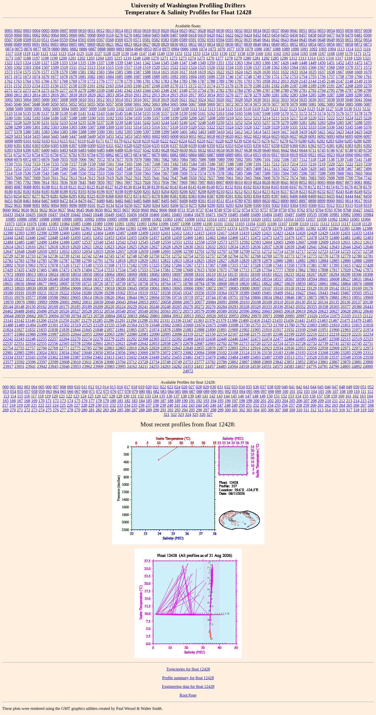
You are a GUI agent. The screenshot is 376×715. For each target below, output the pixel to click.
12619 (64, 247)
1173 (9, 58)
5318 (174, 127)
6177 (109, 141)
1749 (257, 76)
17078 (53, 265)
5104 (139, 109)
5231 (45, 122)
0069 (101, 35)
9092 (45, 205)
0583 (165, 40)
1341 (137, 63)
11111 (314, 224)
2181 (266, 86)
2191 (331, 86)
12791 (98, 260)
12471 (244, 237)
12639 (289, 247)
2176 (229, 86)
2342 (128, 90)
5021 (183, 99)
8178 (358, 187)
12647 (8, 251)
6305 (55, 145)
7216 (312, 164)
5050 (54, 104)
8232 (321, 191)
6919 (294, 155)
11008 (190, 219)
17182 (132, 265)
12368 (165, 228)
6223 (174, 141)
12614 (8, 247)
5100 (102, 109)
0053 (321, 30)
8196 (101, 191)
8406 (294, 196)
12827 (222, 260)
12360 (75, 228)
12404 (98, 233)
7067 (91, 159)
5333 (312, 127)
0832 (193, 44)
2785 (248, 90)
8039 (275, 182)
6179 (118, 141)
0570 (128, 40)
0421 (220, 35)
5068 (202, 104)
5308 (101, 127)
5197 (156, 118)
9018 (367, 201)
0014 (119, 30)
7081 (156, 159)
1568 (331, 67)
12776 (323, 256)
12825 (199, 260)
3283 (294, 95)
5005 (36, 99)
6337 (174, 145)
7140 (349, 159)
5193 (119, 118)
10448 (98, 214)
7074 (110, 159)
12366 (142, 228)
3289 (349, 95)
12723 (323, 251)
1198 (45, 58)
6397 (36, 150)
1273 (183, 58)
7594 (285, 173)
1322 (8, 63)
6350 (211, 145)
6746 (331, 150)
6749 (358, 150)
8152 (229, 187)
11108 (293, 224)
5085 (349, 104)
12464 (222, 237)
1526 (211, 67)
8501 (202, 201)
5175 (331, 113)
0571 (137, 40)
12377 (255, 228)
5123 (293, 109)
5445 (55, 136)
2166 (137, 86)
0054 (331, 30)
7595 (294, 173)
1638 (331, 72)
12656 (109, 251)
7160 (101, 164)
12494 (53, 242)
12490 (42, 242)
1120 (35, 53)
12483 (368, 237)
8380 (165, 196)
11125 (19, 228)
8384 (202, 196)
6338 (183, 145)
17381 (312, 265)
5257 (266, 122)
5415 (266, 132)
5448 (82, 136)
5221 (321, 118)
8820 (266, 201)
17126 (64, 265)
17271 (199, 265)
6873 (128, 155)
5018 (156, 99)
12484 (8, 242)
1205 (109, 58)
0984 (175, 49)
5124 (302, 109)
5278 (275, 122)
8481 (110, 201)
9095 (64, 205)
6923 (331, 155)
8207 (193, 191)
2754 (202, 90)
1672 (18, 76)
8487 (156, 201)
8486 (147, 201)
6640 (266, 150)
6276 (266, 141)
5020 (174, 99)
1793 (248, 81)
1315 (321, 58)
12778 (334, 256)
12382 (311, 228)
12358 (63, 228)
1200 (63, 58)
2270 (367, 86)
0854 (312, 44)
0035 (266, 30)
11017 (223, 219)
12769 (267, 256)
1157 (232, 53)
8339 (100, 196)
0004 (36, 30)
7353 (146, 168)
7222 (349, 164)
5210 (230, 118)
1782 (156, 81)
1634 (303, 72)
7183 (184, 164)
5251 (229, 122)
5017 (146, 99)
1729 (220, 76)
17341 (278, 265)
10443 (87, 214)
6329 (137, 145)
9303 (285, 205)
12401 (76, 233)
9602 (16, 210)
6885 (202, 155)
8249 (358, 191)
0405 (156, 35)
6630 (184, 150)
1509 (55, 67)
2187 (294, 86)
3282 (285, 95)
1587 (137, 72)
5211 (239, 118)
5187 (64, 118)
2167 (146, 86)
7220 (331, 164)
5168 (266, 113)
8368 (110, 196)
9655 (117, 210)
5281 (303, 122)
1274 (192, 58)
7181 (165, 164)
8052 (303, 182)
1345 (165, 63)
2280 (91, 90)
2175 (220, 86)
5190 (91, 118)
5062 (146, 104)
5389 (91, 132)
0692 (45, 44)
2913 (156, 95)
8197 (110, 191)
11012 (201, 219)
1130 (125, 53)
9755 (255, 210)
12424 (289, 233)
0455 (285, 35)
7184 (193, 164)
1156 (223, 53)
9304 (294, 205)
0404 (146, 35)
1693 (183, 76)
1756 (321, 76)
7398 (220, 168)
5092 (46, 109)
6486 (110, 150)
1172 (367, 53)
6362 (312, 145)
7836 (64, 182)
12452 (98, 237)
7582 (229, 173)
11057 (311, 219)
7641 (156, 178)
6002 (156, 136)
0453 (266, 35)
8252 (367, 191)
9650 (99, 210)
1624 (239, 72)
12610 (334, 242)
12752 (177, 256)
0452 (257, 35)
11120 (367, 224)
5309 (110, 127)
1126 (89, 53)
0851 (285, 44)
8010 (239, 182)
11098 (186, 224)
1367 (275, 63)
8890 (285, 201)
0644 (294, 40)
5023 (193, 99)
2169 (165, 86)
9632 (43, 210)
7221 (340, 164)
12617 (42, 247)
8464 (36, 201)
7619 (110, 178)
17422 (357, 265)
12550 (166, 242)
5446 (64, 136)
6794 (91, 155)
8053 (312, 182)
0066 (73, 35)
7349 (128, 168)
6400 (45, 150)
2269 (358, 86)
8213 (248, 191)
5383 (45, 132)
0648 (321, 40)
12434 (368, 233)
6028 (303, 136)
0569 (119, 40)
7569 (183, 173)
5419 (303, 132)
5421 (321, 132)
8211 (230, 191)
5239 (119, 122)
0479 (349, 35)
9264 (156, 205)
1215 (118, 58)
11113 (335, 224)
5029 (248, 99)
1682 (91, 76)
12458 (165, 237)
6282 (321, 141)
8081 (358, 182)
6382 (340, 145)
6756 (54, 155)
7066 (82, 159)
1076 (221, 49)
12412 (177, 233)
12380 (288, 228)
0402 (137, 35)
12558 (199, 242)
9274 (184, 205)
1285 (275, 58)
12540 (98, 242)
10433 (8, 214)
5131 (357, 109)
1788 (211, 81)
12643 (334, 247)
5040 (349, 99)
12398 (53, 233)
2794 (321, 90)
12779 (345, 256)
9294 (239, 205)
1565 (303, 67)
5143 (100, 113)
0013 (110, 30)
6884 (193, 155)
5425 (358, 132)
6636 (230, 150)
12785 (42, 260)
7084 (184, 159)
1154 (205, 53)
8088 (27, 187)
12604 (267, 242)
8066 (331, 182)
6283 (330, 141)
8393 (248, 196)
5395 (128, 132)
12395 (31, 233)
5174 (321, 113)
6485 (101, 150)
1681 (82, 76)
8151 (220, 187)
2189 (312, 86)
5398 (156, 132)
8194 (91, 191)
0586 (174, 40)
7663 (239, 178)
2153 (27, 86)
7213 (285, 164)
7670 (275, 178)
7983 (193, 182)
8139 (155, 187)
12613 (368, 242)
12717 (300, 251)
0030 (220, 30)
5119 (256, 109)
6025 (275, 136)
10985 (10, 219)
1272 (173, 58)
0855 (321, 44)
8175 (340, 187)
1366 (266, 63)
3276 (229, 95)
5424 (349, 132)
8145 (192, 187)
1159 (250, 53)
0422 (229, 35)
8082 (367, 182)
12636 (255, 247)
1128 (107, 53)
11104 (250, 224)
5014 (119, 99)
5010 (82, 99)
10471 (210, 214)
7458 (340, 168)
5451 (110, 136)
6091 (312, 136)
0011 (91, 30)
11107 (282, 224)
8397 (275, 196)
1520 (156, 67)
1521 (165, 67)
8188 (55, 191)
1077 (230, 49)
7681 (303, 178)
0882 (74, 49)
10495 (278, 214)
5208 (211, 118)
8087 (18, 187)
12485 (19, 242)
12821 (154, 260)
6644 (303, 150)
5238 (110, 122)
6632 (202, 150)
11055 (300, 219)
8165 (275, 187)
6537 (138, 150)
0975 (166, 49)
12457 (154, 237)
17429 (8, 270)
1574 (18, 72)
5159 (183, 113)
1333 (64, 63)
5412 (239, 132)
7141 (358, 159)
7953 (156, 182)
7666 (257, 178)
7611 (55, 178)
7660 (220, 178)
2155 (45, 86)
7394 (211, 168)
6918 (285, 155)
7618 (100, 178)
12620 (75, 247)
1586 (128, 72)
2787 (266, 90)
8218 (294, 191)
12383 (322, 228)
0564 (73, 40)
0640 (257, 40)
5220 (312, 118)
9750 (227, 210)
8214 (257, 191)
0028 (202, 30)
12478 (312, 237)
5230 (36, 122)
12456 (143, 237)
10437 (53, 214)
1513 (91, 67)
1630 (266, 72)
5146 (128, 113)
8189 (64, 191)
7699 (340, 178)
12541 (109, 242)
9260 (147, 205)
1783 (165, 81)
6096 (358, 136)
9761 (292, 210)
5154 (137, 113)
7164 (119, 164)
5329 (275, 127)
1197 (36, 58)
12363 (108, 228)
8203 (156, 191)
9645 (80, 210)
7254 (36, 168)
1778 (119, 81)
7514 (8, 173)
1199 (54, 58)
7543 (45, 173)
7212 (275, 164)
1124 (71, 53)
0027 (193, 30)
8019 (248, 182)
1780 (137, 81)
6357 (266, 145)
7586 (248, 173)
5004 (27, 99)
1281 (256, 58)
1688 (146, 76)
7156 (64, 164)
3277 (239, 95)
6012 (202, 136)
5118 (247, 109)
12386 (356, 228)
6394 (18, 150)
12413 (188, 233)
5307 (91, 127)
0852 (294, 44)
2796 (340, 90)
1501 (9, 67)
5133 (8, 113)
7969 (183, 182)
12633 (222, 247)
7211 (266, 164)
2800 (9, 95)
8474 (73, 201)
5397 (147, 132)
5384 (55, 132)
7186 (211, 164)
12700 (188, 251)
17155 (98, 265)
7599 (331, 173)
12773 (289, 256)
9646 (89, 210)
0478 (340, 35)
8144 (183, 187)
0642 (275, 40)
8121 (73, 187)
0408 (183, 35)
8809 (257, 201)
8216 (275, 191)
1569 (340, 67)
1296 (284, 58)
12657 (121, 251)
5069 (211, 104)
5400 (174, 132)
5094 (65, 109)
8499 (193, 201)
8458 (18, 201)
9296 (248, 205)
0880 (55, 49)
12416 (210, 233)
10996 (123, 219)
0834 (211, 44)
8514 (229, 201)
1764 (27, 81)
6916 (266, 155)
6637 (239, 150)
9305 (303, 205)
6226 (201, 141)
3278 (248, 95)
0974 (157, 49)
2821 (101, 95)
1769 (73, 81)
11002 (157, 219)
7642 (165, 178)
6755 (45, 155)
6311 (110, 145)
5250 (220, 122)
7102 (276, 159)
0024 (174, 30)
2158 (73, 86)
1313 (302, 58)
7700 (349, 178)
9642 (71, 210)
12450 (75, 237)
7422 (285, 168)
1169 (340, 53)
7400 (229, 168)
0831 (183, 44)
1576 (36, 72)
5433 (18, 136)
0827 (146, 44)
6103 (46, 141)
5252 (239, 122)
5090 (28, 109)
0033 (248, 30)
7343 (110, 168)
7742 (367, 178)
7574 (202, 173)
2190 (321, 86)
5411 (230, 132)
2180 (257, 86)
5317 (165, 127)
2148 (349, 81)
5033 (285, 99)
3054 (211, 95)
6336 (165, 145)
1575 (27, 72)
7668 (266, 178)
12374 (232, 228)
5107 (166, 109)
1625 (248, 72)
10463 (177, 214)
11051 (267, 219)
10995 (112, 219)
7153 (36, 164)
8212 (239, 191)
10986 (22, 219)
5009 (73, 99)
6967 (367, 155)
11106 (272, 224)
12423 (278, 233)
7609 (36, 178)
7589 (266, 173)
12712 (267, 251)
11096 (164, 224)
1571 (358, 67)
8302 (82, 196)
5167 (257, 113)
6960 (349, 155)
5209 (220, 118)
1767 (54, 81)
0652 (358, 40)
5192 (110, 118)
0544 (54, 40)
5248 (202, 122)
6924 (340, 155)
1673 (27, 76)
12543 (132, 242)
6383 (349, 145)
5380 (27, 132)
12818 (120, 260)
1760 (358, 76)
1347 (183, 63)
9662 (154, 210)
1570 (349, 67)
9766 (338, 210)
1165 (304, 53)
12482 (357, 237)
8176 (349, 187)
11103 (240, 224)
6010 (184, 136)
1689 (156, 76)
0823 (128, 44)
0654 (367, 40)
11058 (322, 219)
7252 (18, 168)
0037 (275, 30)
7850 (100, 182)
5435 (36, 136)
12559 (211, 242)
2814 (36, 95)
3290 (358, 95)
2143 (303, 81)
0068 (91, 35)
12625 (132, 247)
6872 (119, 155)
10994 (100, 219)
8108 (46, 187)
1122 (53, 53)
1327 (45, 63)
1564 (294, 67)
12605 (278, 242)
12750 (154, 256)
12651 (53, 251)
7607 (27, 178)
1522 (174, 67)
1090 (295, 49)
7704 (358, 178)
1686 (128, 76)
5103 (129, 109)
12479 (323, 237)
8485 (138, 201)
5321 (202, 127)
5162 (211, 113)
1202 (81, 58)
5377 (9, 132)
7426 (303, 168)
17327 (244, 265)
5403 (202, 132)
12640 (300, 247)
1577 (45, 72)
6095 (349, 136)
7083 (174, 159)
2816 (55, 95)
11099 (197, 224)
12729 (8, 256)
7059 (73, 159)
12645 (357, 247)
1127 (98, 53)
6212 (128, 141)
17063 (30, 265)
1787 (202, 81)
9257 (138, 205)
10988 (44, 219)
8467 (45, 201)
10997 (134, 219)
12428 (312, 233)
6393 (9, 150)
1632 (285, 72)
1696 (211, 76)
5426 (367, 132)
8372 (128, 196)
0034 (257, 30)
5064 (165, 104)
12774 (300, 256)
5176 (340, 113)
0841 (266, 44)
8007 (220, 182)
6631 (193, 150)
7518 (18, 173)
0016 (137, 30)
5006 (45, 99)
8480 (101, 201)
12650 (42, 251)
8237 (331, 191)
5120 (265, 109)
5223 (340, 118)
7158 (82, 164)
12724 (334, 251)
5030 (257, 99)
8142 (165, 187)
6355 (248, 145)
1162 (277, 53)
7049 (55, 159)
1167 (322, 53)
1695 (202, 76)
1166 (313, 53)
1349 (202, 63)
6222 (164, 141)
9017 (358, 201)
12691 (166, 251)
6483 (82, 150)
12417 (222, 233)
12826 (210, 260)
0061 (27, 35)
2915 (174, 95)
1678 (64, 76)
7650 (193, 178)
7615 (91, 178)
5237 (100, 122)
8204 (165, 191)
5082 (321, 104)
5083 (331, 104)
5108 (175, 109)
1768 (64, 81)
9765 (329, 210)
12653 (76, 251)
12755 (199, 256)
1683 (100, 76)
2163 (110, 86)
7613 (73, 178)
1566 (312, 67)
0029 (211, 30)
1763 (18, 81)
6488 (119, 150)
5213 (257, 118)
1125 (80, 53)
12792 (109, 260)
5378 (18, 132)
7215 (303, 164)
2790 (294, 90)
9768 (347, 210)
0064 (55, 35)
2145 (321, 81)
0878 (46, 49)
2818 (73, 95)
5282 (312, 122)
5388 (82, 132)
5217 (294, 118)
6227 (210, 141)
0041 (294, 30)
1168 (331, 53)
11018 (234, 219)
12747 (120, 256)
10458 (143, 214)
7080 (147, 159)
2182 (275, 86)
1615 (165, 72)
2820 (91, 95)
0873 (367, 44)
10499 (300, 214)
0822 (119, 44)
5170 (285, 113)
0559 (64, 40)
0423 (239, 35)
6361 (303, 145)
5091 (37, 109)
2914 (165, 95)
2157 (64, 86)
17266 (177, 265)
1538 (266, 67)
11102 (229, 224)
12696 (177, 251)
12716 (289, 251)
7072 (101, 159)
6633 (211, 150)
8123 (82, 187)
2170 (174, 86)
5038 (331, 99)
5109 (185, 109)
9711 (181, 210)
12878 (255, 260)
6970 (18, 159)
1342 (146, 63)
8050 (294, 182)
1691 (165, 76)
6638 (248, 150)
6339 (193, 145)
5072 (229, 104)
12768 (255, 256)
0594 (220, 40)
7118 (312, 159)
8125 (91, 187)
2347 (174, 90)
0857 (340, 44)
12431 (345, 233)
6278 (284, 141)
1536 (248, 67)
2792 (312, 90)
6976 (45, 159)
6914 (248, 155)
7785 (18, 182)
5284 (331, 122)
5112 (202, 109)
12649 (31, 251)
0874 (9, 49)
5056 (100, 104)
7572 (193, 173)
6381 (331, 145)
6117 (73, 141)
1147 (143, 53)
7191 (257, 164)
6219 (146, 141)
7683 (312, 178)
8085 (9, 187)
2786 (257, 90)
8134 (137, 187)
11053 (278, 219)
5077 (275, 104)
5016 (137, 99)
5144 (110, 113)
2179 (248, 86)
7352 (137, 168)
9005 (340, 201)
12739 (64, 256)
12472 (255, 237)
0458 (312, 35)
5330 (285, 127)
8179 (367, 187)
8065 (321, 182)
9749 (218, 210)
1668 (349, 72)
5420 (312, 132)
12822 (165, 260)
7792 (27, 182)
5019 (165, 99)
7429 (312, 168)
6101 (27, 141)
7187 (220, 164)
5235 (82, 122)
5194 (128, 118)
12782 (8, 260)
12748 (132, 256)
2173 (202, 86)
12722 (312, 251)
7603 (358, 173)
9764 (319, 210)
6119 (82, 141)
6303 (36, 145)
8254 (18, 196)
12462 (210, 237)
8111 (55, 187)
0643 (285, 40)
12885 (334, 260)
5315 (146, 127)
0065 (64, 35)
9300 (257, 205)
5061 (137, 104)
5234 (73, 122)
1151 (179, 53)
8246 (349, 191)
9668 (172, 210)
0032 (239, 30)
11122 (8, 228)
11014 (212, 219)
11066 (366, 219)
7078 (128, 159)
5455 (138, 136)
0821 (110, 44)
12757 (210, 256)
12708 (233, 251)
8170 (303, 187)
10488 (244, 214)
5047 (27, 104)
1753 (294, 76)
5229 (27, 122)
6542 (147, 150)
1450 (321, 63)
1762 (8, 81)
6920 (303, 155)
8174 (330, 187)
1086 (258, 49)
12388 (367, 228)
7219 (321, 164)
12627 (154, 247)
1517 (128, 67)
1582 (91, 72)
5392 (119, 132)
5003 (18, 99)
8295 (73, 196)
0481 (358, 35)
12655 (98, 251)
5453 (128, 136)
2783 (229, 90)
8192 (73, 191)
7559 (137, 173)
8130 (128, 187)
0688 (8, 44)
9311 (322, 205)
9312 (331, 205)
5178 (358, 113)
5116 (238, 109)
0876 (28, 49)
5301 (36, 127)
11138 (30, 228)
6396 (27, 150)
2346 (165, 90)
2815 (45, 95)
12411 (166, 233)
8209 (211, 191)
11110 (304, 224)
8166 (284, 187)
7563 (146, 173)
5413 (248, 132)
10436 (42, 214)
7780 (8, 182)
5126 (320, 109)
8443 (340, 196)
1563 (285, 67)
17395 (334, 265)
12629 (177, 247)
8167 (294, 187)
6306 (64, 145)
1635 (312, 72)
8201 (147, 191)
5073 (239, 104)
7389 (202, 168)
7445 (321, 168)
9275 (193, 205)
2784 (239, 90)
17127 (75, 265)
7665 (248, 178)
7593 (275, 173)
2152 (18, 86)
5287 (349, 122)
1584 (110, 72)
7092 (239, 159)
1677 (54, 76)
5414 (257, 132)
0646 (312, 40)
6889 (229, 155)
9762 (301, 210)
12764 (233, 256)
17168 (109, 265)
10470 (199, 214)
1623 (229, 72)
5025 (211, 99)
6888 (220, 155)
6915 (257, 155)
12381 (300, 228)
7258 (54, 168)
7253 (27, 168)
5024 (202, 99)
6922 (321, 155)
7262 (82, 168)
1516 (119, 67)
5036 (312, 99)
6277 (275, 141)
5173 (312, 113)
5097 (83, 109)
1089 (286, 49)
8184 (36, 191)
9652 (108, 210)
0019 (156, 30)
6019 (220, 136)
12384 (333, 228)
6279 (293, 141)
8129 (119, 187)
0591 (193, 40)
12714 (278, 251)
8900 (331, 201)
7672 (285, 178)
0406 (165, 35)
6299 (367, 141)
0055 (340, 30)
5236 (91, 122)
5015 (128, 99)
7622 (128, 178)
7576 (211, 173)
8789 (239, 201)
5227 (8, 122)
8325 (91, 196)
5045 (8, 104)
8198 (119, 191)
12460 (188, 237)
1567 (321, 67)
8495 (165, 201)
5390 (101, 132)
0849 (275, 44)
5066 (183, 104)
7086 (202, 159)
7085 (193, 159)
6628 (165, 150)
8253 (8, 196)
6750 (367, 150)
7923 (137, 182)
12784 (30, 260)
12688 (154, 251)
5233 (64, 122)
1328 (54, 63)
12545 (143, 242)
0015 (128, 30)
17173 (120, 265)
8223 (303, 191)
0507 (9, 40)
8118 (64, 187)
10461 (165, 214)
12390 (8, 233)
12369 (176, 228)
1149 (161, 53)
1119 (26, 53)
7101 (266, 159)
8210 (220, 191)
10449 (109, 214)
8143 (174, 187)
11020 (256, 219)
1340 (128, 63)
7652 (202, 178)
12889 (368, 260)
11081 (43, 224)
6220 (155, 141)
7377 (156, 168)
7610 (45, 178)
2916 (183, 95)
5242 (146, 122)
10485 (233, 214)
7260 (64, 168)
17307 (210, 265)
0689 (18, 44)
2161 (91, 86)
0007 (64, 30)
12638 (278, 247)
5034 (294, 99)
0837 (239, 44)
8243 (340, 191)
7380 (174, 168)
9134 (110, 205)
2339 (100, 90)
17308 (222, 265)
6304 (45, 145)
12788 (75, 260)
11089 (98, 224)
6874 (137, 155)
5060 (128, 104)
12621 (87, 247)
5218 (303, 118)
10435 (30, 214)
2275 (45, 90)
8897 (303, 201)
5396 (138, 132)
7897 (128, 182)
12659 (143, 251)
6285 (349, 141)
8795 (248, 201)
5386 (73, 132)
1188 (27, 58)
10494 (267, 214)
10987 (33, 219)
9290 (211, 205)
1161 (268, 53)
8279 (45, 196)
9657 (126, 210)
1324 (27, 63)
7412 (266, 168)
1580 (73, 72)
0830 (174, 44)
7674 (294, 178)
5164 (229, 113)
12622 (98, 247)
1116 (367, 49)
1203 (90, 58)
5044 (367, 99)
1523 (183, 67)
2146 (331, 81)
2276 (54, 90)
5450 (101, 136)
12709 (244, 251)
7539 (36, 173)
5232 (54, 122)
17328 (255, 265)
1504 (36, 67)
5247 (193, 122)
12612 (357, 242)
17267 (188, 265)
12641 (312, 247)
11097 (175, 224)
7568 (174, 173)
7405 (248, 168)
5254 (248, 122)
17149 (87, 265)
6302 (27, 145)
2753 (193, 90)
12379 (277, 228)
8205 (174, 191)
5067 (193, 104)
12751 (165, 256)
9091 (36, 205)
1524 (193, 67)
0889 (111, 49)
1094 (332, 49)
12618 (53, 247)
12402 (87, 233)
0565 (82, 40)
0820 (100, 44)
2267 (340, 86)
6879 (156, 155)
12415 (199, 233)
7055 (64, 159)
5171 (294, 113)
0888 (101, 49)
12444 (8, 237)
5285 (340, 122)
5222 (331, 118)
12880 (278, 260)
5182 (27, 118)
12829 (244, 260)
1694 (193, 76)
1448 (303, 63)
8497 (174, 201)
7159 (91, 164)
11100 (207, 224)
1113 (341, 49)
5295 (367, 122)
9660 (145, 210)
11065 (355, 219)
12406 (109, 233)
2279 (82, 90)
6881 (165, 155)
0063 (45, 35)
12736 (53, 256)
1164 (295, 53)
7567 (165, 173)
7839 (73, 182)
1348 (193, 63)
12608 (312, 242)
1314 (311, 58)
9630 (25, 210)
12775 (312, 256)
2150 (367, 81)
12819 (132, 260)
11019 (245, 219)
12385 (345, 228)
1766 (45, 81)
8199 (128, 191)
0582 (156, 40)
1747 (239, 76)
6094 (340, 136)
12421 (267, 233)
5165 (239, 113)
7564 (156, 173)
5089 (19, 109)
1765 (36, 81)
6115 (64, 141)
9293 (230, 205)
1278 (229, 58)
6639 (257, 150)
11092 (131, 224)
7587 (257, 173)
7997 (202, 182)
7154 (45, 164)
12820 (143, 260)
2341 (119, 90)
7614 (82, 178)
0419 (202, 35)
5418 (294, 132)
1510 (64, 67)
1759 (349, 76)
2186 (285, 86)
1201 (72, 58)
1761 (367, 76)
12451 (87, 237)
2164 (119, 86)
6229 (229, 141)
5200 (184, 118)
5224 (349, 118)
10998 (145, 219)
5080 (303, 104)
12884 (323, 260)
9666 (163, 210)
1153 (197, 53)
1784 (174, 81)
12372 (210, 228)
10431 (368, 210)
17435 (19, 270)
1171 (358, 53)
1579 (64, 72)
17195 (143, 265)
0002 (18, 30)
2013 (285, 81)
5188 (73, 118)
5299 (18, 127)
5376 (367, 127)
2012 (275, 81)
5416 (275, 132)
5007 (55, 99)
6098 (9, 141)
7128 (321, 159)
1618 (193, 72)
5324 (229, 127)
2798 (358, 90)
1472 (358, 63)
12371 (198, 228)
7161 (110, 164)
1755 (312, 76)
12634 (233, 247)
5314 (137, 127)
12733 (30, 256)
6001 (147, 136)
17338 (267, 265)
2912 (146, 95)
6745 (321, 150)
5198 (165, 118)
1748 (248, 76)
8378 (156, 196)
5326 (248, 127)
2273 (27, 90)
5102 (120, 109)
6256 (247, 141)
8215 (266, 191)
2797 (349, 90)
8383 (193, 196)
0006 (55, 30)
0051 (303, 30)
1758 (340, 76)
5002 (9, 99)
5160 (193, 113)
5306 (82, 127)
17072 (42, 265)
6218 (137, 141)
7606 (18, 178)
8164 (266, 187)
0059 (9, 35)
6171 (100, 141)
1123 (62, 53)
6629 (174, 150)
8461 (27, 201)
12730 (19, 256)
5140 (73, 113)
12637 (267, 247)
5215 (275, 118)
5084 (340, 104)
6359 (285, 145)
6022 (248, 136)
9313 (340, 205)
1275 (201, 58)
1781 (146, 81)
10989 (55, 219)
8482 (119, 201)
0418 (193, 35)
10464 (188, 214)
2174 (211, 86)
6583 (156, 150)
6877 (146, 155)
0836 (229, 44)
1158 (241, 53)
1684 (110, 76)
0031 (229, 30)
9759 (283, 210)
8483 (128, 201)
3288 (340, 95)
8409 (312, 196)
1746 (229, 76)
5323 (220, 127)
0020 (165, 30)
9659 (135, 210)
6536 (128, 150)
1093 (322, 49)
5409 (211, 132)
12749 (143, 256)
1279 (238, 58)
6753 (27, 155)
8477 (91, 201)
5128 (339, 109)
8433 (321, 196)
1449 (312, 63)
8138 (146, 187)
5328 (266, 127)
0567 (100, 40)
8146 (201, 187)
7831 (54, 182)
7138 (330, 159)
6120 (91, 141)
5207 (202, 118)
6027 (294, 136)
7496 (367, 168)
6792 (73, 155)
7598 (321, 173)
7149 (367, 159)
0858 (349, 44)
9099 (82, 205)
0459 (321, 35)
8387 (211, 196)
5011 (91, 99)
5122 (284, 109)
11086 (87, 224)
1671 (8, 76)
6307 (73, 145)
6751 (8, 155)
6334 (146, 145)
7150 (9, 164)
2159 (82, 86)
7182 (174, 164)
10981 (334, 214)
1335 (82, 63)
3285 (312, 95)
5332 (303, 127)
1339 (119, 63)
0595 (229, 40)
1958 (266, 81)
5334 (321, 127)
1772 (91, 81)
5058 (119, 104)
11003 (168, 219)
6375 (321, 145)
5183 (36, 118)
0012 (100, 30)
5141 (82, 113)
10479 (222, 214)
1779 (128, 81)
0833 (202, 44)
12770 (278, 256)
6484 (91, 150)
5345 (349, 127)
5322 (211, 127)
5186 (55, 118)
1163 (286, 53)
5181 (18, 118)
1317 (339, 58)
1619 (202, 72)
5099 (93, 109)
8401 (285, 196)
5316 (156, 127)
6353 (229, 145)
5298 (9, 127)
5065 (174, 104)
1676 (45, 76)
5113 (211, 109)
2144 (312, 81)
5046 (18, 104)
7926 (146, 182)
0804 (64, 44)
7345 (119, 168)
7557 (119, 173)
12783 (19, 260)
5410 (220, 132)
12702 (211, 251)
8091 (36, 187)
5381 (36, 132)
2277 (64, 90)
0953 (147, 49)
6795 (100, 155)
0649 (331, 40)
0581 (146, 40)
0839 (248, 44)
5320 (193, 127)
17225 (154, 265)
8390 (220, 196)
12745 (109, 256)
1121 (44, 53)
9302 (276, 205)
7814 (45, 182)
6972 (27, 159)
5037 (321, 99)
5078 (285, 104)
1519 (146, 67)
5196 (147, 118)
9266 (174, 205)
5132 (366, 109)
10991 (78, 219)
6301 (18, 145)
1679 (73, 76)
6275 (256, 141)
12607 (301, 242)
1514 (100, 67)
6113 (55, 141)
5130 (348, 109)
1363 (239, 63)
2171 (183, 86)
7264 (100, 168)
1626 (257, 72)
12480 (334, 237)
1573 (8, 72)
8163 (257, 187)
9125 (101, 205)
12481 (345, 237)
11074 (21, 224)
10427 (357, 210)
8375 (146, 196)
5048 (36, 104)
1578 (54, 72)
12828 (233, 260)
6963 (358, 155)
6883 (183, 155)
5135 (27, 113)
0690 (27, 44)
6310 (101, 145)
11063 (344, 219)
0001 (9, 30)
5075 (257, 104)
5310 (119, 127)
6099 (18, 141)
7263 (91, 168)
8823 (275, 201)
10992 (89, 219)
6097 (367, 136)
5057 (110, 104)
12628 (165, 247)
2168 (156, 86)
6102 (36, 141)
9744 (209, 210)
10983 (357, 214)
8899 (321, 201)
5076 (266, 104)
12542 (121, 242)
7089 (220, 159)
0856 (331, 44)
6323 (119, 145)
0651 (349, 40)
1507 (45, 67)
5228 (18, 122)
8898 (312, 201)
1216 (127, 58)
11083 (54, 224)
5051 (64, 104)
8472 (64, 201)
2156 (54, 86)
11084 (65, 224)
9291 (220, 205)
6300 (9, 145)
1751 (275, 76)
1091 (304, 49)
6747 (340, 150)
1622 (220, 72)
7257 (45, 168)
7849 (91, 182)
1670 (367, 72)
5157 (165, 113)
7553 (100, 173)
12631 (199, 247)
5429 (9, 136)
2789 (285, 90)
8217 (285, 191)
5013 (110, 99)
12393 (19, 233)
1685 (119, 76)
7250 (367, 164)
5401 (184, 132)
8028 (266, 182)
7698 (331, 178)
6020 (229, 136)
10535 (312, 214)
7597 (312, 173)
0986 (184, 49)
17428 (368, 265)
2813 (27, 95)
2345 (156, 90)
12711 (256, 251)
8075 (349, 182)
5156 (156, 113)
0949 (138, 49)
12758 (222, 256)
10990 (67, 219)
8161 (238, 187)
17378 (300, 265)
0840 (257, 44)
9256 (128, 205)
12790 (87, 260)
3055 (220, 95)
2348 (183, 90)
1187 (18, 58)
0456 (294, 35)
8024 (257, 182)
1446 (294, 63)
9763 (310, 210)
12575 (233, 242)
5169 (275, 113)
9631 (34, 210)
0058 (367, 30)
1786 (193, 81)
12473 (267, 237)
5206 (193, 118)
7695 (321, 178)
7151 (18, 164)
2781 (211, 90)
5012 (100, 99)
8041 (285, 182)
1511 (73, 67)
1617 (183, 72)
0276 (128, 35)
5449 (91, 136)
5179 (367, 113)
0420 (211, 35)
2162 (100, 86)
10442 (75, 214)
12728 (368, 251)
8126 (100, 187)
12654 (87, 251)
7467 (349, 168)
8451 (9, 201)
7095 (248, 159)
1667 (340, 72)
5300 (27, 127)
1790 (229, 81)
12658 (132, 251)
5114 (220, 109)
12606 (289, 242)
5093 (56, 109)
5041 (358, 99)
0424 (248, 35)
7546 (54, 173)
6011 (193, 136)
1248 (136, 58)
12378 (266, 228)
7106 (285, 159)
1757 (331, 76)
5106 (157, 109)
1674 (36, 76)
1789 (220, 81)
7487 (358, 168)
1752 (285, 76)
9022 (9, 205)
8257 (27, 196)
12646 (368, 247)
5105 (148, 109)
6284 (339, 141)
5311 (128, 127)
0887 (92, 49)
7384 (193, 168)
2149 (358, 81)
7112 (303, 159)
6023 (257, 136)
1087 (267, 49)
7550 (82, 173)
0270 (119, 35)
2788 (275, 90)
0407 (174, 35)
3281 (275, 95)
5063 (156, 104)
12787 (64, 260)
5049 (45, 104)
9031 (18, 205)
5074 (248, 104)
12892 (8, 265)
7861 (119, 182)
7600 (340, 173)
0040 (285, 30)
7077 (119, 159)
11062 (333, 219)
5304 (64, 127)
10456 (132, 214)
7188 (230, 164)
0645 (303, 40)
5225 (358, 118)
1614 (156, 72)
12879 (267, 260)
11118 (356, 224)
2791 (303, 90)
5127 (330, 109)
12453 (109, 237)
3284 (303, 95)
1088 (276, 49)
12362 (97, 228)
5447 (73, 136)
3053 (202, 95)
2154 (36, 86)
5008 (64, 99)
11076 (32, 224)
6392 (367, 145)
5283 (321, 122)
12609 (323, 242)
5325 (239, 127)
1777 (110, 81)
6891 (239, 155)
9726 (190, 210)
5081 (312, 104)
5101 (111, 109)
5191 (101, 118)
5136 (36, 113)
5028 (239, 99)
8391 (229, 196)
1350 (211, 63)
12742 (87, 256)
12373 (221, 228)
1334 (73, 63)
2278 (73, 90)
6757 (64, 155)
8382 (183, 196)
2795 (331, 90)
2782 (220, 90)
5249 (211, 122)
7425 (294, 168)
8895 (294, 201)
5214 (266, 118)
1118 (18, 53)
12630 (188, 247)
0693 (54, 44)
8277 (36, 196)
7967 (174, 182)
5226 (367, 118)
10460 (154, 214)
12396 (42, 233)
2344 (146, 90)
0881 (65, 49)
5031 (266, 99)
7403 (239, 168)
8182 (18, 191)
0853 (303, 44)
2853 (110, 95)
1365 (257, 63)
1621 (211, 72)
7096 (257, 159)
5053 (82, 104)
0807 (82, 44)
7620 (119, 178)
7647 (174, 178)
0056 (349, 30)
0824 (137, 44)
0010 (82, 30)
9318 (358, 205)
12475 (278, 237)
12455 (132, 237)
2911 (137, 95)
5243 (156, 122)
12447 (42, 237)
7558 (128, 173)
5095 (74, 109)
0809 (91, 44)
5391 (110, 132)
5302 (45, 127)
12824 (188, 260)
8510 (211, 201)
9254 (119, 205)
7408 (257, 168)
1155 (214, 53)
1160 (259, 53)
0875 (19, 49)
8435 (331, 196)
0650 (340, 40)
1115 (358, 49)
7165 (128, 164)
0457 (303, 35)
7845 (82, 182)
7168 (156, 164)
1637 (321, 72)
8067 (340, 182)
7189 (239, 164)
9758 (273, 210)
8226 (312, 191)
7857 (110, 182)
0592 (202, 40)
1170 (349, 53)
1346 (174, 63)
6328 (128, 145)
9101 (91, 205)
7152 (27, 164)
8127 (109, 187)
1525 (202, 67)
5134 (18, 113)
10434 (19, 214)
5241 (137, 122)
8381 (174, 196)
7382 (183, 168)
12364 (120, 228)
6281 (312, 141)
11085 (76, 224)
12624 (120, 247)
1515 (110, 67)
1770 (82, 81)
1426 (285, 63)
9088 (27, 205)
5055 (91, 104)
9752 (237, 210)
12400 (64, 233)
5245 (174, 122)
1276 (210, 58)
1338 (110, 63)
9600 (7, 210)
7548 (73, 173)
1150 (170, 53)
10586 (323, 214)
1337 (100, 63)
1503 (27, 67)
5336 (331, 127)
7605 (9, 178)
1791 (239, 81)
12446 (30, 237)
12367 (153, 228)
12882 (300, 260)
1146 (134, 53)
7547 (64, 173)
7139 (340, 159)
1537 (257, 67)
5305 (73, 127)
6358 (275, 145)
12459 (177, 237)
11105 (261, 224)
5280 (294, 122)
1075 (212, 49)
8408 (303, 196)
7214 (294, 164)
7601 (349, 173)
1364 (248, 63)
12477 (300, 237)
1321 (367, 58)
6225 (192, 141)
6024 (266, 136)
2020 (294, 81)
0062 (36, 35)
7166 (138, 164)
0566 (91, 40)
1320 (357, 58)
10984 (368, 214)
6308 (82, 145)
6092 (321, 136)
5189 (82, 118)
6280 (302, 141)
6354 (239, 145)
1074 (203, 49)
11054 (289, 219)
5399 (165, 132)
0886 (83, 49)
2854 (119, 95)
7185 (202, 164)
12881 (289, 260)
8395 (266, 196)
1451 (331, 63)
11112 (324, 224)
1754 (303, 76)
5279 (285, 122)
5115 (229, 109)
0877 (37, 49)
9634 (53, 210)
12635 (244, 247)
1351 (220, 63)
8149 (211, 187)
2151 (8, 86)
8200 (138, 191)
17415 (345, 265)
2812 (18, 95)
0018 (146, 30)
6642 (285, 150)
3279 (257, 95)
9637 (62, 210)
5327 (257, 127)
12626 (143, 247)
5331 (294, 127)
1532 (220, 67)
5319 (183, 127)
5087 (367, 104)
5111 (193, 109)
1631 (275, 72)
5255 (257, 122)
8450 (367, 196)
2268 (349, 86)
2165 (128, 86)
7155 (55, 164)
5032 (275, 99)
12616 (30, 247)
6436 (73, 150)
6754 (36, 155)
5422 (331, 132)
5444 (45, 136)
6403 (64, 150)
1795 (257, 81)
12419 (244, 233)
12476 (289, 237)
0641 (266, 40)
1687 (137, 76)
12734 (42, 256)
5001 (367, 95)
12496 (64, 242)
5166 (248, 113)
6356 (257, 145)
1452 (340, 63)
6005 (165, 136)
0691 (36, 44)
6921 (312, 155)
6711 (312, 150)
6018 (211, 136)
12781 (368, 256)
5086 (358, 104)
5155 (146, 113)
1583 (100, 72)
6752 (18, 155)
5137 (45, 113)
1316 (330, 58)
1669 (358, 72)
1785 (183, 81)
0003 (27, 30)
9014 (349, 201)
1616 (174, 72)
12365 (131, 228)
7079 (138, 159)
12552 (188, 242)
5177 (349, 113)
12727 (357, 251)
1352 (229, 63)
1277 (219, 58)
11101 (218, 224)
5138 (54, 113)
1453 (349, 63)
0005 (45, 30)
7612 (64, 178)
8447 (358, 196)
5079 (294, 104)
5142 (91, 113)
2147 (340, 81)
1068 (194, 49)
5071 (220, 104)
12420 (255, 233)
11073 (10, 224)
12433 (357, 233)
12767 (244, 256)
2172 (193, 86)
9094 (55, 205)
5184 (45, 118)
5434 (27, 136)
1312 (293, 58)
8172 (312, 187)
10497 (289, 214)
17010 (19, 265)
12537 (87, 242)
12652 (64, 251)
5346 (358, 127)
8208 (202, 191)
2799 (367, 90)
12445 (19, 237)
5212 (248, 118)
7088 (211, 159)
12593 (256, 242)
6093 (331, 136)
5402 (193, 132)
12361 (86, 228)
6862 (110, 155)
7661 (229, 178)
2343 (137, 90)
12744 (98, 256)
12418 (233, 233)
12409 (143, 233)
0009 (73, 30)
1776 (100, 81)
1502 (18, 67)
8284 (64, 196)
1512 (82, 67)
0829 (165, 44)
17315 (233, 265)
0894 (129, 49)
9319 (367, 205)
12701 (199, 251)
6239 (238, 141)
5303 (55, 127)
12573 (222, 242)
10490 (255, 214)
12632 (210, 247)
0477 (331, 35)
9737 (200, 210)
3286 (321, 95)
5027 (229, 99)
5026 (220, 99)
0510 (36, 40)
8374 (137, 196)
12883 (312, 260)
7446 (331, 168)
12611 (346, 242)
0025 (183, 30)
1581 (82, 72)
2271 (8, 90)
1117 (9, 53)
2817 (64, 95)
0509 (27, 40)
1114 (349, 49)
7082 (165, 159)
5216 (285, 118)
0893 (120, 49)
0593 (211, 40)
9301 (266, 205)
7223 (358, 164)
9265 (165, 205)
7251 (8, 168)
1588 (146, 72)
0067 (82, 35)
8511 (220, 201)
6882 (174, 155)
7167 (147, 164)
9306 (312, 205)
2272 (18, 90)
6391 (358, 145)
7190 (248, 164)
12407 (121, 233)
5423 (340, 132)
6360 (294, 145)
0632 (239, 40)
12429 (323, 233)
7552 (91, 173)
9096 (73, 205)
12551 (177, 242)
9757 (264, 210)
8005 (211, 182)
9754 (246, 210)
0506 (367, 35)
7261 (73, 168)
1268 (146, 58)
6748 (349, 150)
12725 (345, 251)
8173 (321, 187)
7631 (137, 178)
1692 (174, 76)
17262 (165, 265)
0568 (110, 40)
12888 (357, 260)
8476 (82, 201)
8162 (248, 187)
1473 (367, 63)
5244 (165, 122)
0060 (18, 35)
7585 (239, 173)
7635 (146, 178)
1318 (348, 58)
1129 (116, 53)
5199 (174, 118)
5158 (174, 113)
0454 (275, 35)
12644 (345, 247)
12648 (19, 251)
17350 (289, 265)
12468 (233, 237)
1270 (155, 58)
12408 (132, 233)
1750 (266, 76)
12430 (334, 233)
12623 (109, 247)
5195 (138, 118)
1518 (137, 67)
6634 (220, 150)
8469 (55, 201)
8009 (229, 182)
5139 (64, 113)
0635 (248, 40)
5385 (64, 132)
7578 (220, 173)
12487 (31, 242)
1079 (249, 49)
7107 (294, 159)
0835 (220, 44)
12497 (76, 242)
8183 (27, 191)
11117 (345, 224)
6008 (174, 136)
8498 (184, 201)
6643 (294, 150)
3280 (266, 95)
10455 (120, 214)
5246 (183, 122)
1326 (36, 63)
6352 (220, 145)
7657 (211, 178)
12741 (75, 256)
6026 (285, 136)
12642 (323, 247)
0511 (45, 40)
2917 (193, 95)
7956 (165, 182)
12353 (52, 228)
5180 (9, 118)
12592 (244, 242)
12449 (64, 237)
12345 (41, 228)
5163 (220, 113)
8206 (184, 191)
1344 (156, 63)
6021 (239, 136)
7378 (165, 168)
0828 (156, 44)
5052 (73, 104)
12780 (357, 256)
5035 (303, 99)
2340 (110, 90)
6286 (358, 141)
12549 (154, 242)
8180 (9, 191)
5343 (340, 127)
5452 (119, 136)
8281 (54, 196)
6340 (202, 145)
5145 (119, 113)
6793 (82, 155)
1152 (188, 53)
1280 (247, 58)
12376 (243, 228)
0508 (18, 40)
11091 (120, 224)
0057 (358, 30)
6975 (36, 159)
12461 (199, 237)
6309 (91, 145)
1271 (164, 58)
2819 (82, 95)
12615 (19, 247)
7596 (303, 173)
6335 (156, 145)
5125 (311, 109)
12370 (187, 228)
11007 (179, 219)
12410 (154, 233)
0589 (183, 40)
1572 (367, 67)
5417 (285, 132)
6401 (55, 150)
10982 (345, 214)
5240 (128, 122)
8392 (239, 196)
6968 (9, 159)
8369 (119, 196)
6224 (183, 141)
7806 (36, 182)
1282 (265, 58)
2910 (128, 95)
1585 (119, 72)
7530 (27, 173)
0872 (358, 44)
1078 (240, 49)
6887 (211, 155)
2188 (303, 86)
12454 (120, 237)
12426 (300, 233)
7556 (110, 173)
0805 (73, 44)
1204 (100, 58)
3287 (331, 95)
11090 (109, 224)
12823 (177, 260)
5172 (303, 113)
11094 (153, 224)
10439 (64, 214)
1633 (294, 72)
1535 (239, 67)
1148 (152, 53)
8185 (45, 191)
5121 (274, 109)
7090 (230, 159)
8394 (257, 196)
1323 (18, 63)
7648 (183, 178)
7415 (275, 168)
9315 (349, 205)
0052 (312, 30)
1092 (313, 49)
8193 (82, 191)
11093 (142, 224)
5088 (10, 109)
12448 (53, 237)
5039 (340, 99)
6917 (275, 155)
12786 (53, 260)
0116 (110, 35)
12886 (345, 260)
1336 (91, 63)
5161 (202, 113)
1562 (275, 67)
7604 (367, 173)
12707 (222, 251)
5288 (358, 122)
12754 (188, 256)
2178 (239, 86)
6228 (220, 141)
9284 (202, 205)
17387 (323, 265)
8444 (349, 196)
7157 (73, 164)
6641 (276, 150)
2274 (36, 90)
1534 (229, 67)
